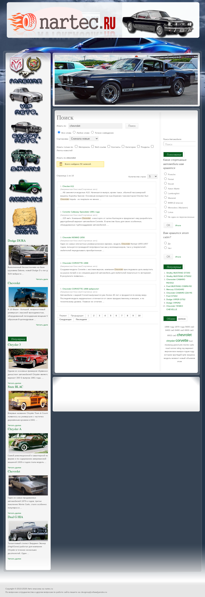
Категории (131, 147)
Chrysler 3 (14, 344)
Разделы (145, 147)
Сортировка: (63, 139)
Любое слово (83, 133)
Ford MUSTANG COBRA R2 (179, 286)
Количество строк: (138, 177)
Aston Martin (174, 189)
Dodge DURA (17, 241)
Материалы (84, 147)
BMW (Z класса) (175, 203)
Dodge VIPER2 (173, 303)
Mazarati (172, 198)
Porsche (172, 174)
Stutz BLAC (15, 387)
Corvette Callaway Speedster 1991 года (81, 212)
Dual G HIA (15, 517)
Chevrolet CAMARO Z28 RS (179, 293)
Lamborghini (173, 193)
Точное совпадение (104, 133)
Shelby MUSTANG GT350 (178, 273)
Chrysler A (14, 429)
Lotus (170, 212)
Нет (170, 248)
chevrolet (184, 335)
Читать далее (42, 279)
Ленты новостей (64, 150)
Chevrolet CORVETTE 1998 (75, 263)
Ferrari (171, 179)
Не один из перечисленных (181, 217)
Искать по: (61, 126)
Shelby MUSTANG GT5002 (178, 276)
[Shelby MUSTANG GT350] (127, 79)
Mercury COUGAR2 (175, 289)
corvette (182, 340)
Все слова (66, 133)
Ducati (171, 184)
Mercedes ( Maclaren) (178, 208)
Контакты (116, 147)
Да (169, 244)
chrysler (170, 341)
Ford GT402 (172, 296)
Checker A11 (68, 186)
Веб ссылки (101, 147)
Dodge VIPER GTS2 (175, 299)
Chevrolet (14, 283)
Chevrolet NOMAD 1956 (73, 237)
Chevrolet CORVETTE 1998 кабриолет (80, 289)
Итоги (178, 225)
